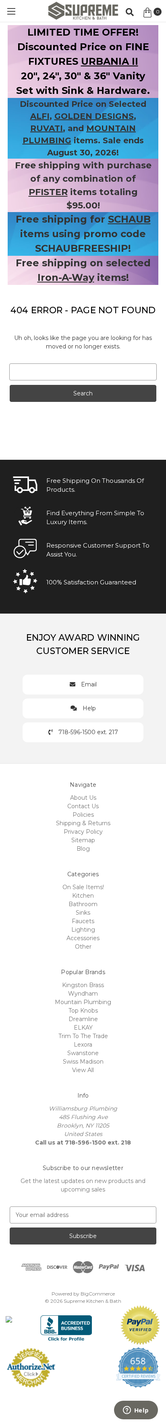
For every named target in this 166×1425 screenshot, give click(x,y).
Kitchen (83, 895)
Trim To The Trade (83, 1036)
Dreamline (83, 1019)
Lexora (83, 1044)
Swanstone (83, 1053)
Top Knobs (83, 1010)
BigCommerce (98, 1294)
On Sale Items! (83, 887)
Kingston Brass (83, 985)
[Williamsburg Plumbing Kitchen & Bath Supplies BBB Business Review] (66, 1324)
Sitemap (83, 840)
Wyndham (83, 993)
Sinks (83, 912)
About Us (83, 797)
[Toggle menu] (11, 11)
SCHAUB (129, 219)
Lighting (83, 929)
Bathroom (83, 904)
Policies (83, 814)
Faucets (83, 921)
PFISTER (48, 192)
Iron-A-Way (65, 277)
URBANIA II (109, 61)
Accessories (83, 938)
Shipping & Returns (83, 823)
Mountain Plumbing (83, 1002)
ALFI (40, 116)
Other (83, 946)
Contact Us (83, 806)
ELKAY (83, 1027)
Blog (83, 848)
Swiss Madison (83, 1061)
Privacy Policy (83, 831)
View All (83, 1070)
